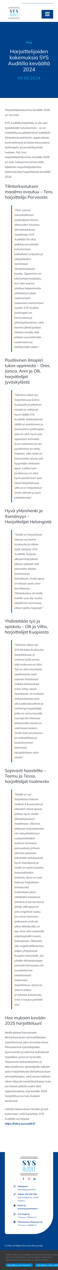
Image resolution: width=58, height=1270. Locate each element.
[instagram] (29, 1179)
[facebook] (23, 1179)
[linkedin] (34, 1179)
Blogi (29, 42)
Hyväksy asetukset (19, 1265)
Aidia (40, 1245)
